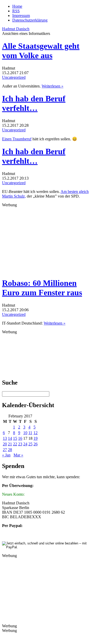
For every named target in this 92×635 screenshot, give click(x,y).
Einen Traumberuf (16, 139)
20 (5, 444)
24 (25, 444)
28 (10, 449)
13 (5, 438)
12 (35, 433)
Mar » (18, 455)
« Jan (6, 455)
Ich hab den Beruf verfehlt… (33, 103)
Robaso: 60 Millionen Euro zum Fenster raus (42, 287)
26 (35, 444)
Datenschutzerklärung (30, 20)
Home (17, 6)
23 (20, 444)
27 (5, 449)
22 (15, 444)
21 (10, 444)
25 (30, 444)
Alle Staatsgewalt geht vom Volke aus (40, 50)
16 (20, 438)
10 (25, 433)
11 (30, 433)
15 (15, 438)
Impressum (21, 15)
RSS (16, 11)
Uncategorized (14, 77)
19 (35, 438)
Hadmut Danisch (15, 29)
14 (10, 438)
